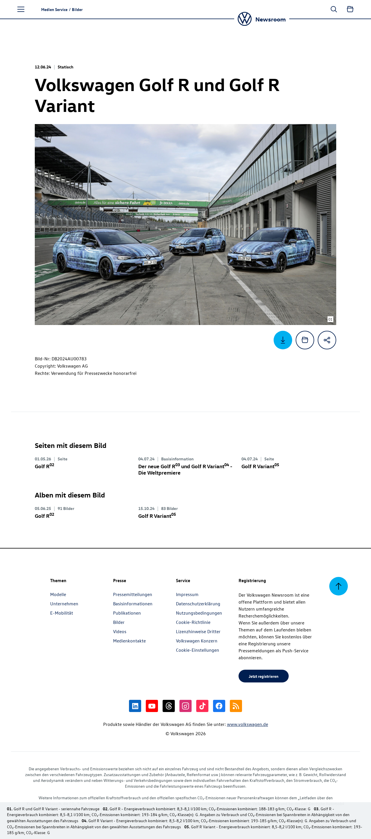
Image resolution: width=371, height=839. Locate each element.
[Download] (283, 340)
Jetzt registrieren (264, 676)
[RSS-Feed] (236, 706)
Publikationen (127, 613)
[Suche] (333, 9)
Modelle (58, 594)
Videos (119, 631)
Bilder (119, 622)
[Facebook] (219, 706)
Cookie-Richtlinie (193, 622)
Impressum (187, 594)
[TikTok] (202, 706)
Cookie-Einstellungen (197, 650)
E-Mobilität (61, 613)
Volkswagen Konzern (196, 641)
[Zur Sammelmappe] (350, 9)
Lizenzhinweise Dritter (198, 631)
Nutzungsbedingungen (199, 613)
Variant (260, 466)
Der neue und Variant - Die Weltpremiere (185, 469)
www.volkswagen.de (247, 724)
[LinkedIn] (135, 706)
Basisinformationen (132, 603)
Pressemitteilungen (132, 594)
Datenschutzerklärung (198, 603)
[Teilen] (327, 340)
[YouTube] (152, 706)
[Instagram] (185, 706)
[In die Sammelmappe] (305, 340)
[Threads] (169, 706)
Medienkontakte (129, 641)
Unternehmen (64, 603)
